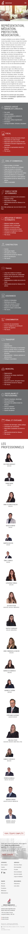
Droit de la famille (18, 874)
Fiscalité (16, 869)
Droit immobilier (17, 867)
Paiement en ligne (14, 924)
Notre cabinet (4, 865)
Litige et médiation (18, 876)
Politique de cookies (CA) (6, 924)
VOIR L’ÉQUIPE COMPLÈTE (14, 834)
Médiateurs (3, 890)
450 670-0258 (5, 919)
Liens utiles (16, 886)
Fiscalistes (3, 888)
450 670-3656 (5, 917)
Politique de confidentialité (12, 923)
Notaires (3, 886)
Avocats (3, 883)
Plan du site (3, 923)
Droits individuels (18, 872)
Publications (17, 883)
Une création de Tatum (5, 929)
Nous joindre (7, 855)
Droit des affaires (18, 865)
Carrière (3, 867)
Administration (4, 893)
